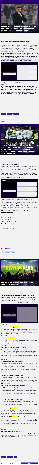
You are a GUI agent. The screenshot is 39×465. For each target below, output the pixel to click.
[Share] (1, 463)
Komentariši (29, 463)
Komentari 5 (12, 463)
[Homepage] (37, 1)
